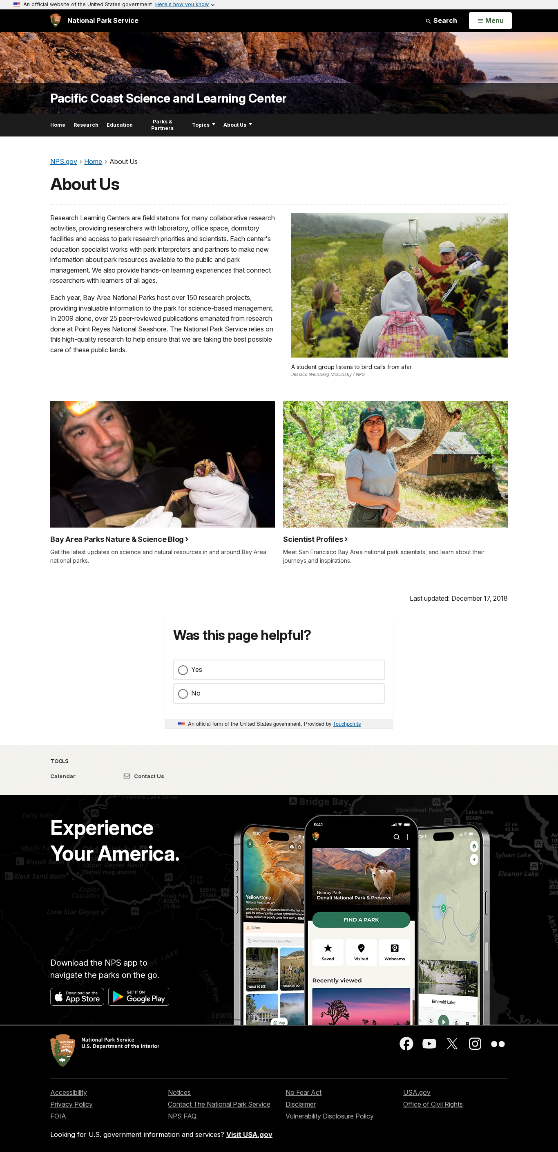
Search (444, 20)
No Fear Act (303, 1092)
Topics (201, 125)
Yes (196, 669)
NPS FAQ (182, 1116)
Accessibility (68, 1092)
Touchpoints (347, 723)
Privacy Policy (71, 1104)
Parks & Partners (162, 125)
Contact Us (148, 776)
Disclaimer (301, 1104)
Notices (179, 1092)
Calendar (63, 776)
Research (86, 125)
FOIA (58, 1116)
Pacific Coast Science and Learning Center (168, 98)
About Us (234, 125)
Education (120, 125)
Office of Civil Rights (433, 1104)
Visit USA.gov (249, 1134)
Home (57, 125)
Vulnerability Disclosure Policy (330, 1116)
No (196, 693)
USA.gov (417, 1092)
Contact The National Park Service (219, 1104)
